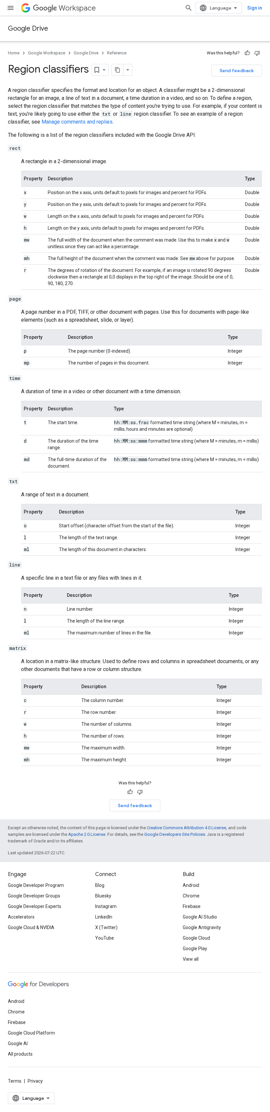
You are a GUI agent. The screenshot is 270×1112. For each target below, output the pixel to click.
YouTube (104, 938)
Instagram (106, 906)
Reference (116, 52)
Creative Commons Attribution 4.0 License (186, 827)
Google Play (195, 948)
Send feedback (237, 70)
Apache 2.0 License (86, 834)
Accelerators (21, 917)
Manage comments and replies (77, 122)
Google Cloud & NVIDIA (31, 927)
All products (20, 1054)
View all (191, 959)
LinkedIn (103, 917)
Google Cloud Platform (31, 1033)
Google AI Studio (200, 917)
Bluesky (103, 895)
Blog (99, 885)
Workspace (77, 8)
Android (191, 885)
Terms (14, 1081)
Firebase (192, 906)
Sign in (254, 8)
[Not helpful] (257, 53)
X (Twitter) (106, 927)
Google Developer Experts (34, 906)
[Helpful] (247, 53)
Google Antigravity (202, 927)
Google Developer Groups (34, 895)
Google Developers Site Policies (174, 834)
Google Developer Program (36, 885)
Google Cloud (196, 938)
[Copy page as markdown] (117, 69)
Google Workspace (46, 52)
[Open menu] (10, 8)
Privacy (35, 1081)
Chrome (191, 895)
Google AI (18, 1043)
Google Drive (28, 28)
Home (13, 52)
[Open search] (189, 8)
